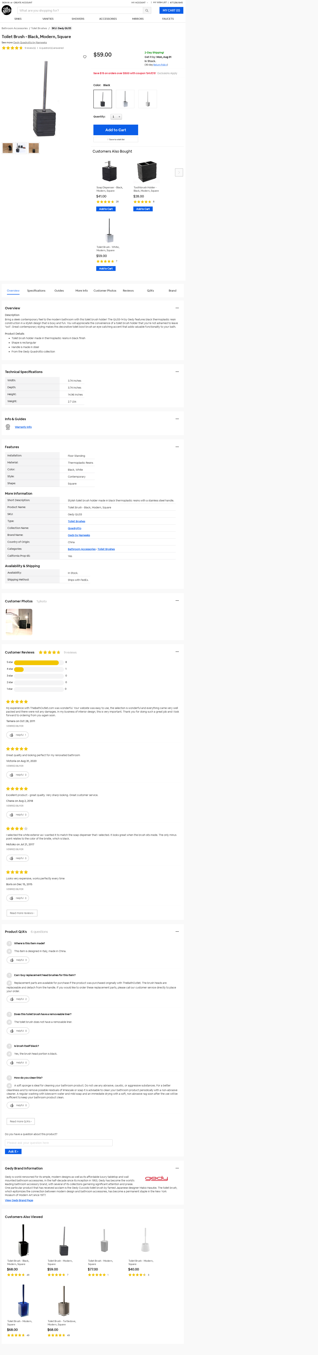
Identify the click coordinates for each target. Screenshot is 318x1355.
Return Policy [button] (160, 64)
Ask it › (13, 1151)
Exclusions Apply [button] (167, 73)
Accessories (108, 19)
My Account (139, 2)
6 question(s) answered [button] (51, 48)
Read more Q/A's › (20, 1121)
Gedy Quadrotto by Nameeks (30, 42)
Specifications (36, 290)
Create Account (23, 2)
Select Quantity (127, 117)
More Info (82, 290)
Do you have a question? (16, 299)
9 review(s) (30, 48)
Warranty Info (23, 427)
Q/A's (150, 290)
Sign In (5, 2)
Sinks (18, 19)
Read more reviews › (22, 913)
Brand (172, 290)
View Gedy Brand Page (19, 1200)
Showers (78, 19)
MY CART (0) (171, 10)
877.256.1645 (176, 2)
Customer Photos (105, 290)
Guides (59, 290)
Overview (13, 290)
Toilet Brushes (76, 521)
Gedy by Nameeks (79, 535)
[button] (103, 99)
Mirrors (138, 19)
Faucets (168, 19)
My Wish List (160, 2)
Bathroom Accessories (82, 549)
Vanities (47, 19)
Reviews (128, 290)
